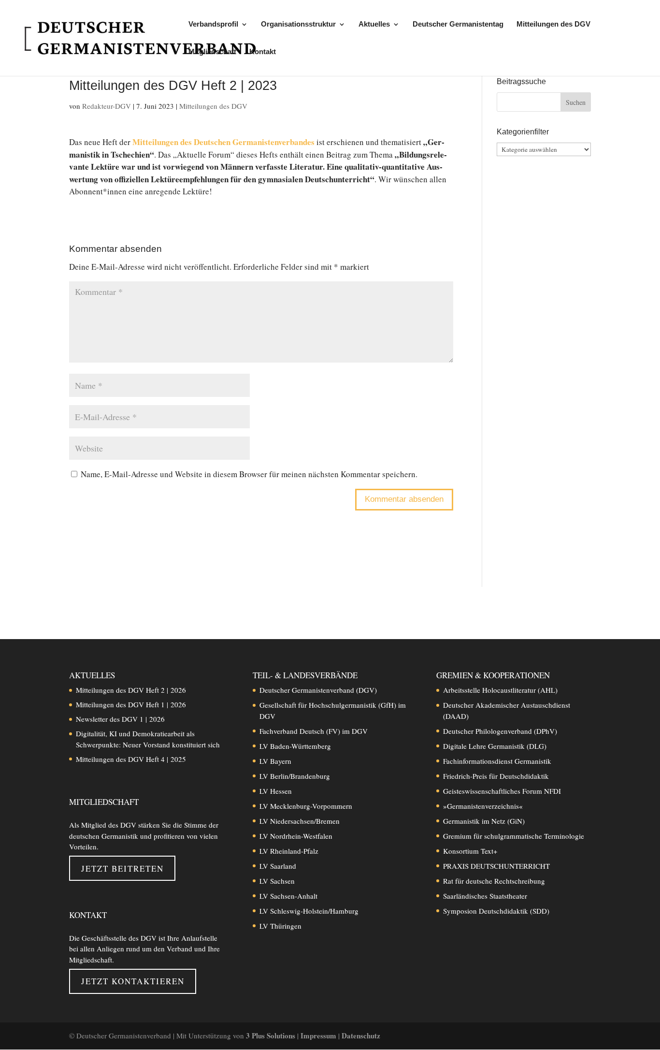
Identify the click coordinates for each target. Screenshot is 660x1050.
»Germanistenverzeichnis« (483, 806)
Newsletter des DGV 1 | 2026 (120, 719)
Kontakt (262, 52)
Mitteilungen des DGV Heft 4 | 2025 (131, 759)
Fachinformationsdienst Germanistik (497, 761)
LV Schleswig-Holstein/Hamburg (309, 911)
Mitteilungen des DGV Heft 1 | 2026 (131, 704)
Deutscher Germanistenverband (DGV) (318, 690)
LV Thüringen (280, 926)
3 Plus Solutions (271, 1035)
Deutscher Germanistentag (458, 24)
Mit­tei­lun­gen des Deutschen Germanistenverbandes (223, 142)
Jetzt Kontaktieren (133, 981)
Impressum (319, 1035)
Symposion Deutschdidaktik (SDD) (496, 911)
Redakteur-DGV (106, 106)
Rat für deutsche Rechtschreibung (494, 881)
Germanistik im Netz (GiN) (484, 821)
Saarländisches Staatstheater (485, 896)
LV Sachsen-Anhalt (288, 896)
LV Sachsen (277, 881)
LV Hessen (275, 791)
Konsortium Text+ (470, 851)
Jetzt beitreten (122, 868)
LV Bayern (275, 761)
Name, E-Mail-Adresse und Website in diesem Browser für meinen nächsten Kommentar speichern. (249, 474)
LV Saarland (277, 866)
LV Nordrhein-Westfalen (295, 836)
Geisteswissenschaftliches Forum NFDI (502, 791)
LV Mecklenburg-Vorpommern (305, 806)
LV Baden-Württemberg (295, 746)
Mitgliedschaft (212, 52)
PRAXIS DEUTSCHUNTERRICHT (496, 866)
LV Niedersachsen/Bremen (299, 821)
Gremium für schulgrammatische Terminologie (513, 836)
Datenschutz (361, 1035)
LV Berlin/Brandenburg (294, 776)
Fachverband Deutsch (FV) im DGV (313, 731)
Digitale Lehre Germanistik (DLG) (494, 746)
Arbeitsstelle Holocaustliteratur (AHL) (500, 690)
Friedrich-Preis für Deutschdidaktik (496, 776)
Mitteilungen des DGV (553, 24)
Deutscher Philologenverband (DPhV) (500, 731)
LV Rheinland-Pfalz (288, 851)
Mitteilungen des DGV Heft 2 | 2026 (131, 690)
